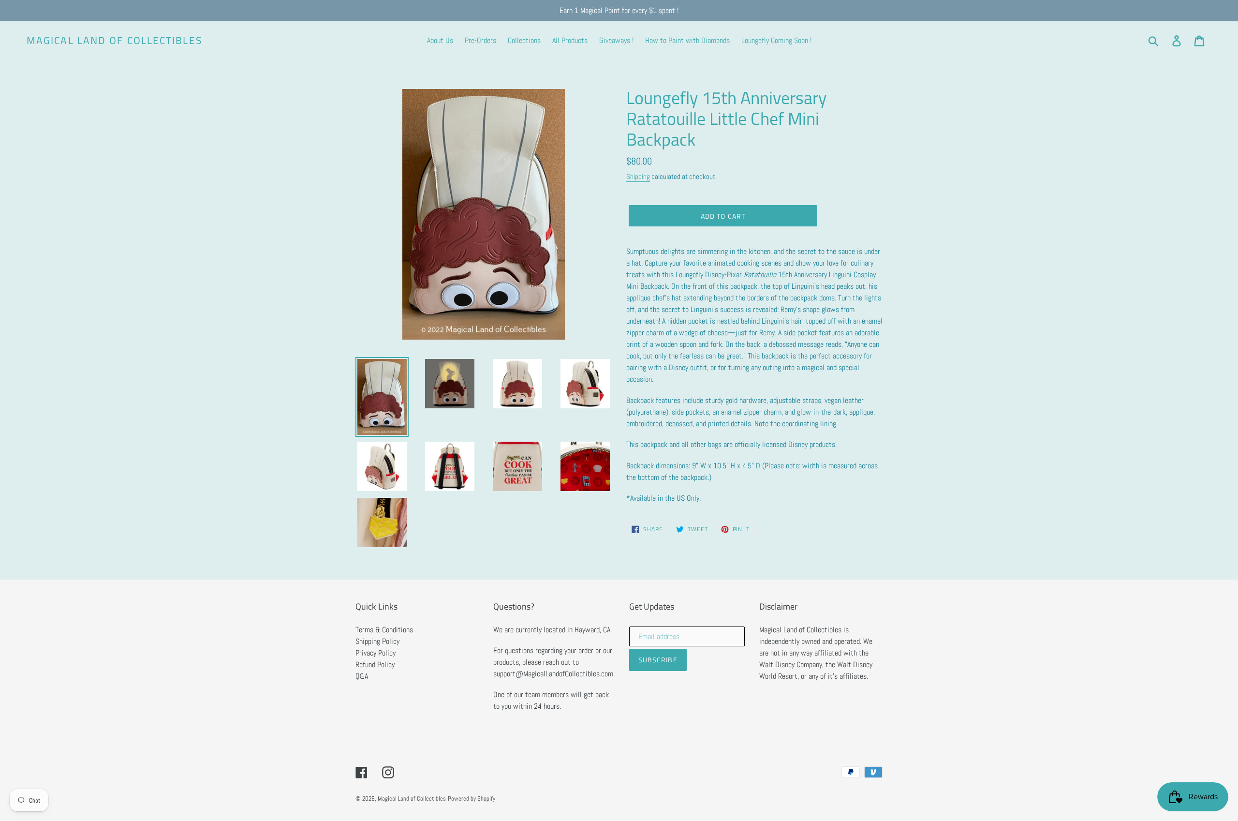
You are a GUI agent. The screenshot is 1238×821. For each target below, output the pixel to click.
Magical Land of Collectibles (114, 40)
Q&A (361, 676)
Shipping (638, 176)
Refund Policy (375, 664)
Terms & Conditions (384, 630)
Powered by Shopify (471, 798)
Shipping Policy (377, 641)
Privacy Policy (375, 653)
